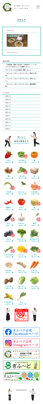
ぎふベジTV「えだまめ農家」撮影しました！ (19, 70)
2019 (6, 119)
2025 (6, 99)
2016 (6, 129)
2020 (6, 116)
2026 (6, 96)
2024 (6, 103)
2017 (6, 126)
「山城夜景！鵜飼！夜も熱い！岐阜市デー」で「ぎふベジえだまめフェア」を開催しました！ (21, 66)
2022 (6, 109)
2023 (6, 106)
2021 (6, 112)
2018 (6, 122)
